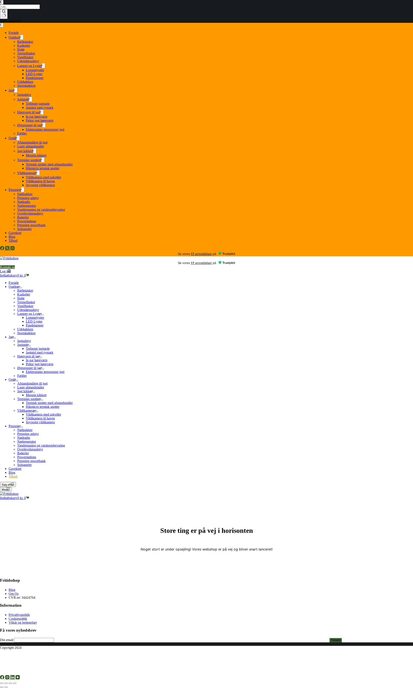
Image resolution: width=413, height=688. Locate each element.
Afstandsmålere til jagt (32, 383)
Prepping (15, 426)
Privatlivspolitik (19, 615)
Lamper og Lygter (29, 313)
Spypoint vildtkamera (40, 422)
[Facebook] (2, 678)
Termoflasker (26, 302)
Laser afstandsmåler (30, 387)
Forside (14, 282)
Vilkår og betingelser (23, 622)
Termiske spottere (29, 399)
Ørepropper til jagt (29, 368)
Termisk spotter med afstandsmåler (49, 403)
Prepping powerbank (31, 461)
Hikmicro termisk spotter (42, 406)
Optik (12, 379)
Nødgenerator (26, 441)
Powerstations (26, 457)
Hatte (21, 298)
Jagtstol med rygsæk (39, 352)
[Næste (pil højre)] (6, 687)
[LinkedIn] (12, 678)
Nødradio (23, 437)
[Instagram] (7, 678)
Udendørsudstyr (28, 310)
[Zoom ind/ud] (1, 683)
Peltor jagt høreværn (39, 364)
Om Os (13, 593)
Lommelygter (35, 317)
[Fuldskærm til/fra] (6, 683)
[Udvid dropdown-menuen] (20, 287)
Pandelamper (34, 325)
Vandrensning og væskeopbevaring (41, 445)
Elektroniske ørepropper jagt (45, 372)
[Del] (10, 683)
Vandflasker (25, 306)
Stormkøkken (26, 333)
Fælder (22, 375)
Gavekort (15, 468)
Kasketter (23, 294)
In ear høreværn (36, 360)
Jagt (11, 337)
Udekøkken (25, 329)
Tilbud (13, 476)
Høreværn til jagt (28, 356)
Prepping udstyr (28, 434)
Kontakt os (7, 267)
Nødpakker (24, 430)
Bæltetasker (25, 290)
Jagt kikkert (25, 391)
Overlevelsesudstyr (30, 449)
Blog (12, 472)
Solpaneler (24, 465)
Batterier (23, 453)
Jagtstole (23, 344)
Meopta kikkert (36, 395)
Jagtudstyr (24, 341)
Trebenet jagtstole (38, 348)
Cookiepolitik (18, 618)
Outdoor (14, 286)
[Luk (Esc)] (14, 683)
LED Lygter (34, 321)
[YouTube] (17, 678)
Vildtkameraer (26, 410)
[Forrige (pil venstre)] (1, 687)
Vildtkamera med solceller (43, 414)
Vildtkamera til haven (40, 418)
